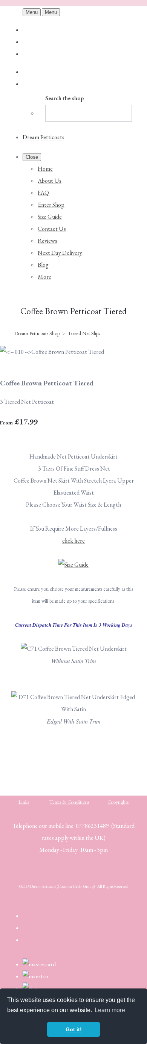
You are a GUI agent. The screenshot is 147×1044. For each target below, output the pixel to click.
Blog (43, 265)
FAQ (43, 193)
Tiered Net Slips (84, 333)
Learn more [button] (110, 1010)
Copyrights (118, 802)
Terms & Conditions (69, 802)
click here (73, 541)
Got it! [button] (74, 1029)
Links (23, 802)
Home (45, 169)
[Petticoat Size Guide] (73, 565)
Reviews (47, 241)
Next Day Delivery (60, 253)
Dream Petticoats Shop (37, 333)
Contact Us (52, 229)
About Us (49, 181)
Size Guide (50, 217)
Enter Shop (51, 205)
